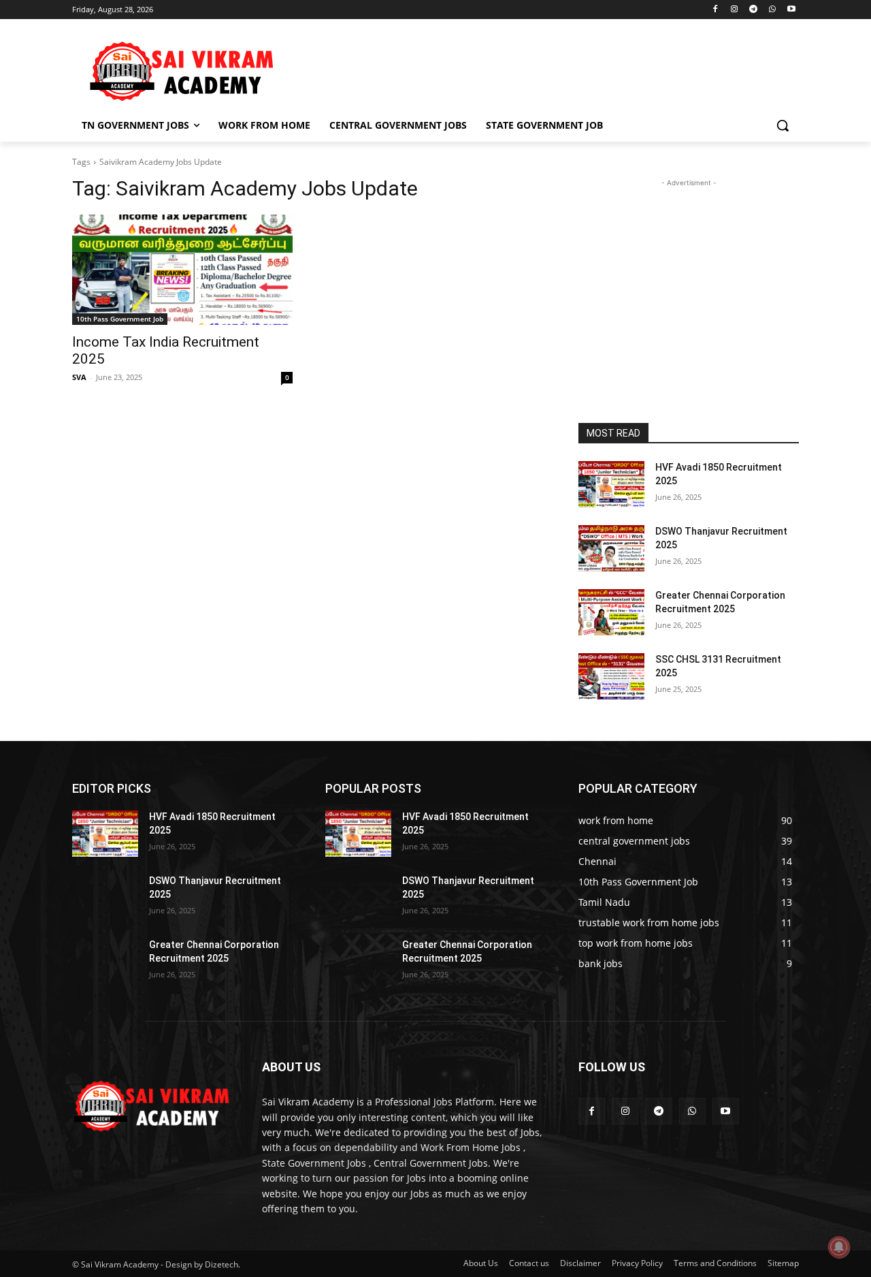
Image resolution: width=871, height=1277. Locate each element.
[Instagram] (734, 10)
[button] (782, 125)
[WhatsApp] (772, 10)
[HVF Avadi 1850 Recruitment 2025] (611, 484)
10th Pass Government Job (119, 319)
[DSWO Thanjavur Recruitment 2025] (611, 548)
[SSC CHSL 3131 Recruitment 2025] (611, 676)
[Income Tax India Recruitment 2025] (182, 270)
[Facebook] (715, 10)
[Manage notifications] (839, 1247)
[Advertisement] (537, 68)
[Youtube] (791, 10)
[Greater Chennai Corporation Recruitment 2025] (611, 612)
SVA (79, 377)
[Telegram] (753, 10)
